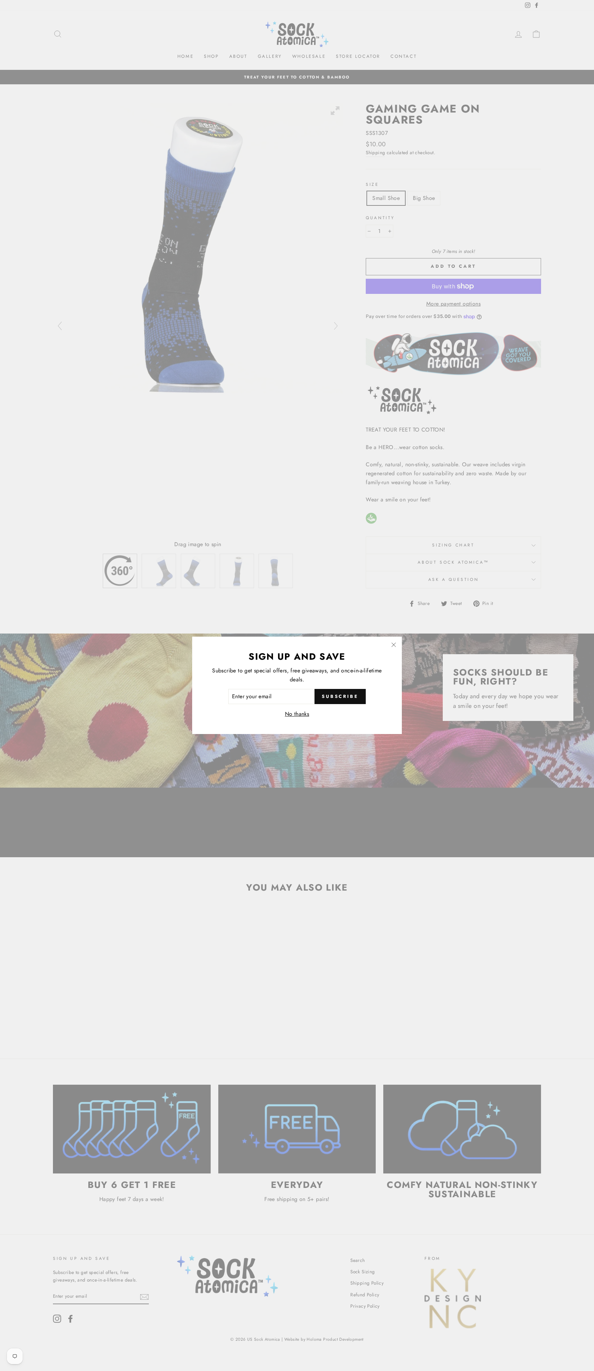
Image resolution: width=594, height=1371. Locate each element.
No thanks (297, 714)
